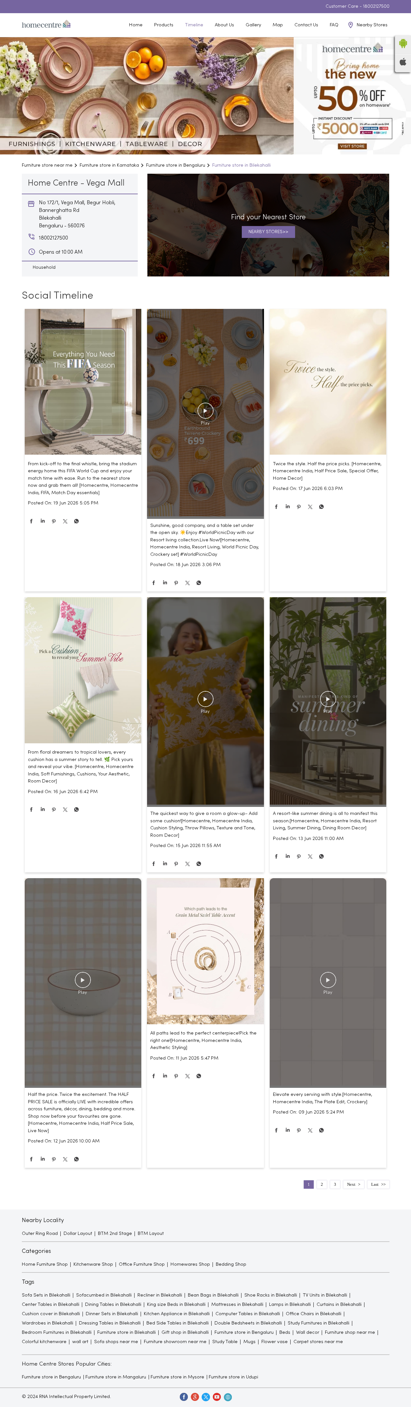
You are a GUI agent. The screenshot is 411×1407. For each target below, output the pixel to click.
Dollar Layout (78, 1233)
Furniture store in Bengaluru (51, 1377)
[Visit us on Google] (194, 1396)
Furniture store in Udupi (233, 1377)
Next (351, 1184)
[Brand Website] (227, 1396)
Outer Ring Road (40, 1233)
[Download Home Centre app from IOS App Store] (403, 64)
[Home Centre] (46, 25)
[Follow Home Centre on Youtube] (216, 1396)
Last (375, 1184)
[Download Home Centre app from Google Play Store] (403, 50)
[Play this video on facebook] (205, 414)
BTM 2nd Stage (115, 1233)
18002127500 (376, 6)
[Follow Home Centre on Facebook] (183, 1396)
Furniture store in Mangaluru (115, 1377)
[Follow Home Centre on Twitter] (205, 1396)
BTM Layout (151, 1233)
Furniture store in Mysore (177, 1377)
